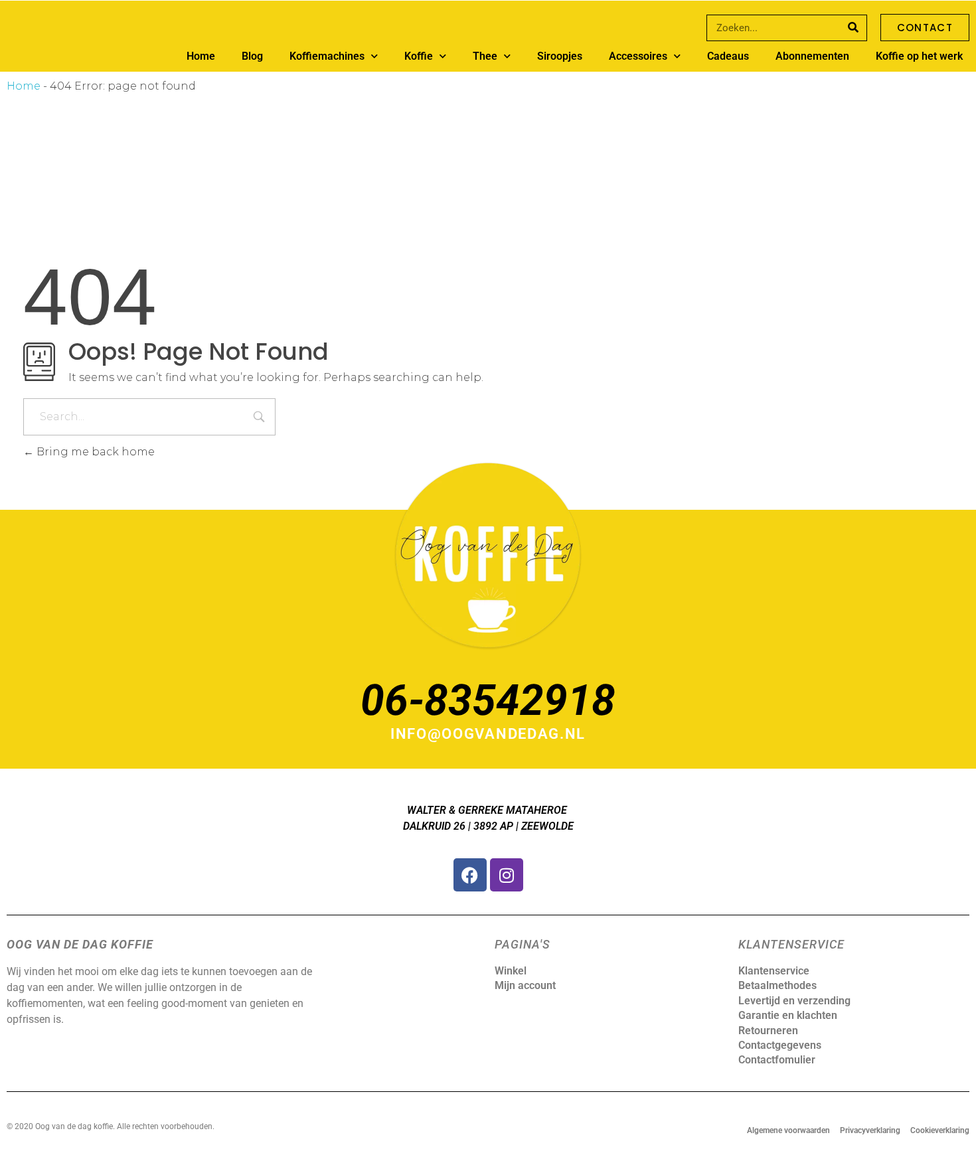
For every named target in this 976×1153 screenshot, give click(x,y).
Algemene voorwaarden (788, 1130)
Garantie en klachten (787, 1015)
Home (201, 56)
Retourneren (768, 1030)
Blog (252, 56)
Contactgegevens (779, 1045)
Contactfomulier (776, 1059)
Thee (485, 56)
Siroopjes (559, 56)
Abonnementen (812, 56)
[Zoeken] (853, 27)
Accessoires (638, 56)
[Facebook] (470, 874)
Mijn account (525, 985)
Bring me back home (94, 451)
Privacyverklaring (870, 1130)
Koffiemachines (327, 56)
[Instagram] (506, 874)
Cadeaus (728, 56)
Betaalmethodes (777, 985)
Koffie (418, 56)
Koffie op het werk (919, 56)
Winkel (511, 970)
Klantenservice (773, 970)
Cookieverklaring (939, 1130)
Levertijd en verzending (794, 1000)
